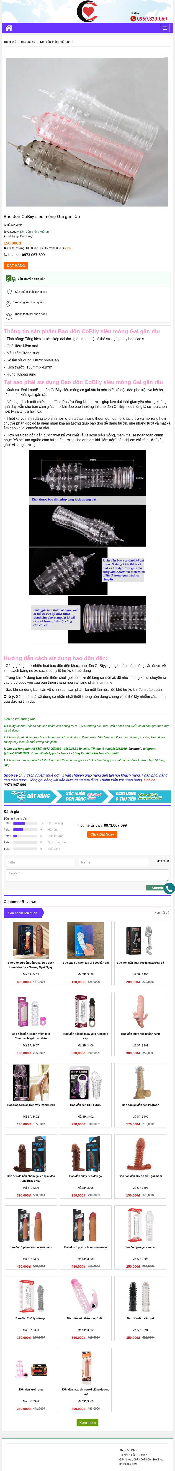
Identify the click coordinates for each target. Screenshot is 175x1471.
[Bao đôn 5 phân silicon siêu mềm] (85, 1225)
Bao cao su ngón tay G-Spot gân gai (86, 962)
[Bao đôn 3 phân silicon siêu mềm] (31, 1225)
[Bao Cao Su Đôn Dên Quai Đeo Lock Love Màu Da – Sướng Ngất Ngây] (31, 940)
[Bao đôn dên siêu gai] (140, 1296)
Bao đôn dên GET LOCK (85, 1105)
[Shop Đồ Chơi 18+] (87, 11)
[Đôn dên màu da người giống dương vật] (85, 1367)
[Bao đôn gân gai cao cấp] (140, 1225)
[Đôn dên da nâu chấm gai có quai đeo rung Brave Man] (31, 1154)
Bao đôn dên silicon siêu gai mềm (140, 1176)
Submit (157, 888)
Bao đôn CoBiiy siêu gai (30, 1318)
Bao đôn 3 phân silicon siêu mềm (31, 1247)
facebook (135, 748)
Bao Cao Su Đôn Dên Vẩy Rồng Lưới (31, 1105)
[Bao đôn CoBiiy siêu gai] (31, 1296)
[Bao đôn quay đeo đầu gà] (85, 1154)
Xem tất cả (161, 912)
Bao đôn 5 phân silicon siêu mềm (85, 1247)
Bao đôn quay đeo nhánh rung (140, 1033)
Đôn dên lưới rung (31, 1389)
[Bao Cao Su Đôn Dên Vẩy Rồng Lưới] (31, 1083)
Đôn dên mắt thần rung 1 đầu (85, 1318)
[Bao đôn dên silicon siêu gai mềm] (140, 1154)
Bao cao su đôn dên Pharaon (140, 1105)
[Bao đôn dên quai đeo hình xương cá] (140, 940)
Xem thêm (87, 1423)
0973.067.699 (33, 255)
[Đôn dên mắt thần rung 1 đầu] (85, 1296)
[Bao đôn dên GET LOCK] (85, 1083)
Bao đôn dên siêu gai (140, 1318)
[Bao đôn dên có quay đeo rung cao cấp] (85, 1011)
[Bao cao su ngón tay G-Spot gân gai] (85, 940)
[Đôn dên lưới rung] (31, 1367)
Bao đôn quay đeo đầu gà (85, 1176)
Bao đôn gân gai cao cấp (140, 1247)
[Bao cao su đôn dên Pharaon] (140, 1083)
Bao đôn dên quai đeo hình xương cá (140, 962)
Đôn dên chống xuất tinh (35, 231)
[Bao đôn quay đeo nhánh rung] (140, 1011)
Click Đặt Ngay (102, 834)
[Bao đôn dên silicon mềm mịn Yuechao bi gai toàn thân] (31, 1011)
